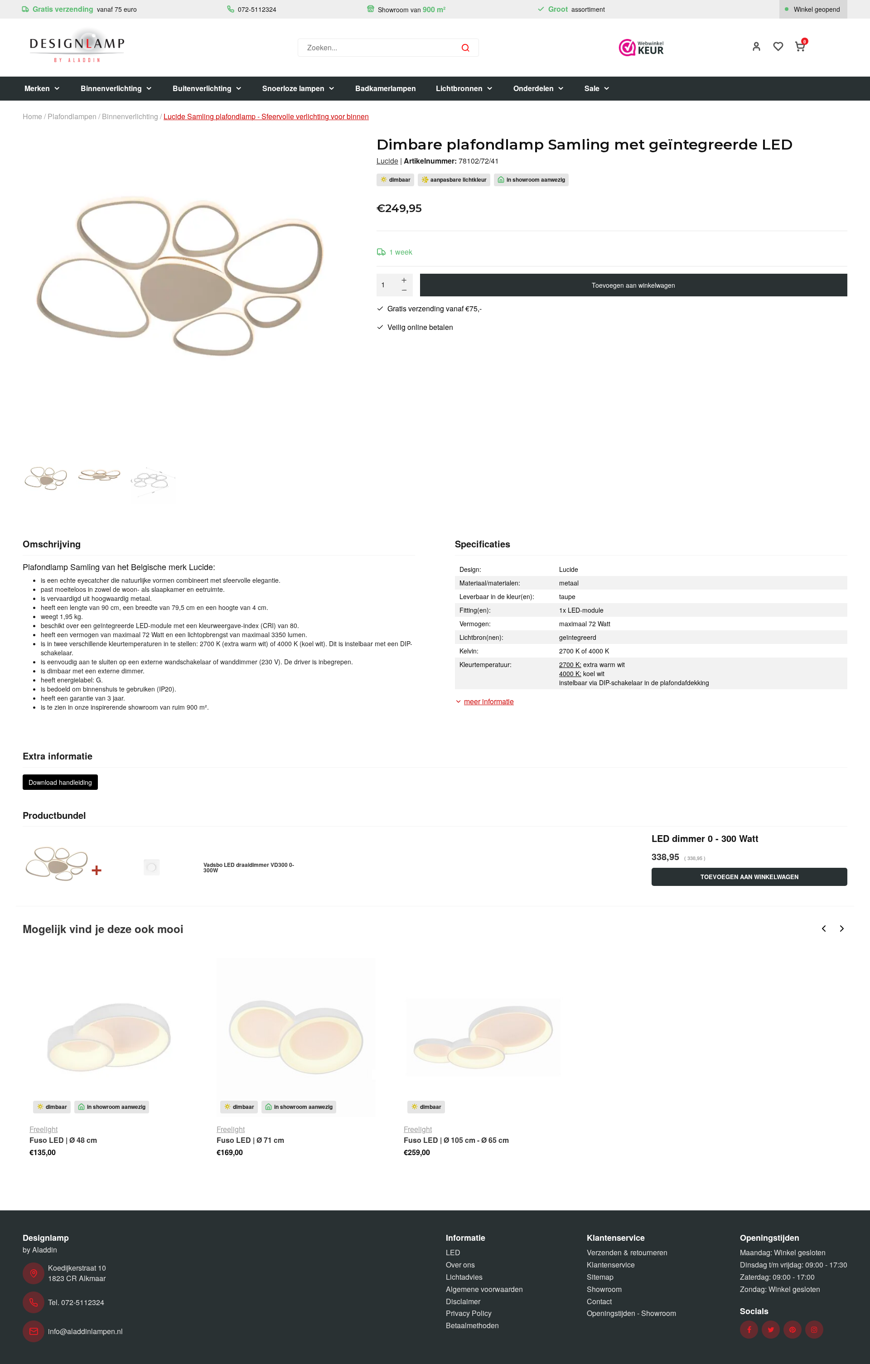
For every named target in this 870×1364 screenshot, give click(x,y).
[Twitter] (771, 1330)
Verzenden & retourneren (627, 1252)
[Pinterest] (792, 1330)
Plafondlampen (72, 116)
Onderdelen (533, 88)
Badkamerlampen (385, 88)
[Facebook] (749, 1330)
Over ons (460, 1264)
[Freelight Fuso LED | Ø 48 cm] (108, 1037)
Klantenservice (611, 1264)
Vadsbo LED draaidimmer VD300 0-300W (248, 867)
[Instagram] (814, 1330)
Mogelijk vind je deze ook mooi (103, 928)
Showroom (604, 1289)
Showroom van (410, 9)
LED (453, 1252)
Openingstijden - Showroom (631, 1313)
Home (32, 116)
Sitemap (600, 1277)
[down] (404, 290)
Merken (37, 88)
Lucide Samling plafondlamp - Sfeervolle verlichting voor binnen (266, 116)
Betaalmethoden (472, 1325)
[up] (404, 280)
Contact (599, 1301)
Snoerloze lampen (293, 88)
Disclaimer (463, 1301)
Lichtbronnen (459, 88)
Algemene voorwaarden (484, 1289)
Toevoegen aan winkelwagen (633, 285)
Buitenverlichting (202, 88)
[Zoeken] (465, 48)
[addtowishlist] (778, 47)
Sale (592, 88)
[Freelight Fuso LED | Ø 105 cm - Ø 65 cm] (483, 1037)
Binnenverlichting (111, 88)
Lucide (387, 160)
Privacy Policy (469, 1313)
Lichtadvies (464, 1277)
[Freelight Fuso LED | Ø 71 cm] (296, 1037)
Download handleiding (60, 782)
